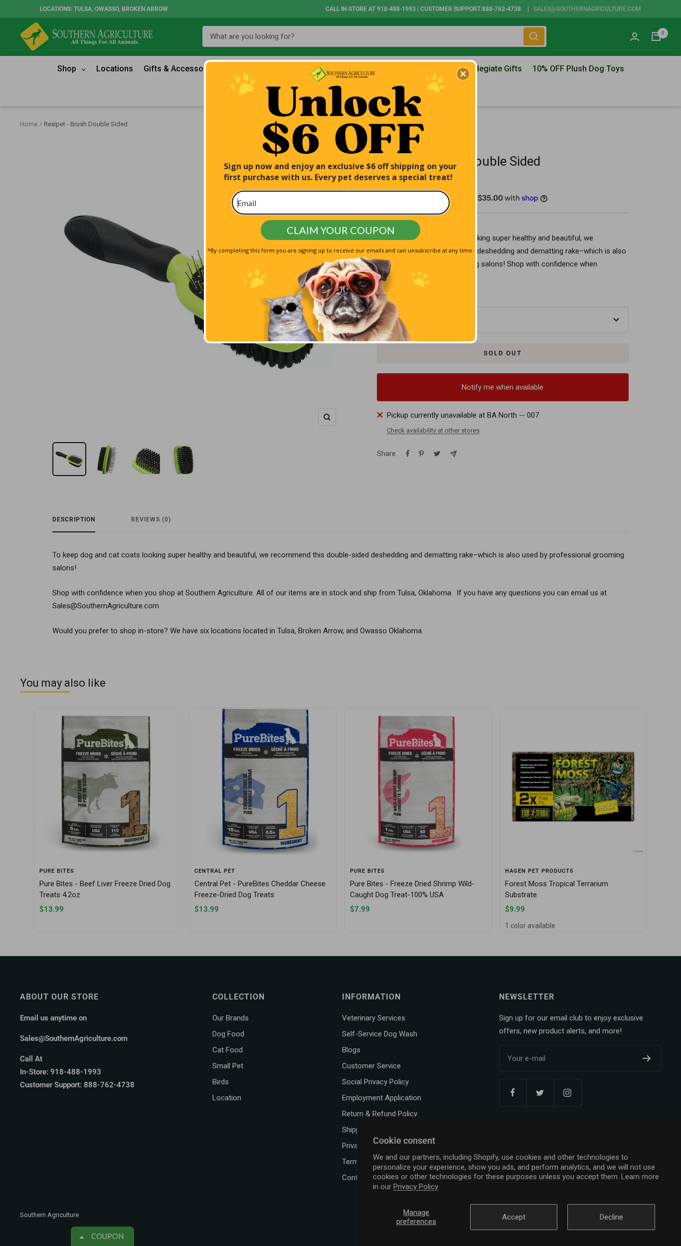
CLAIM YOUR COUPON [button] (341, 230)
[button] (463, 74)
